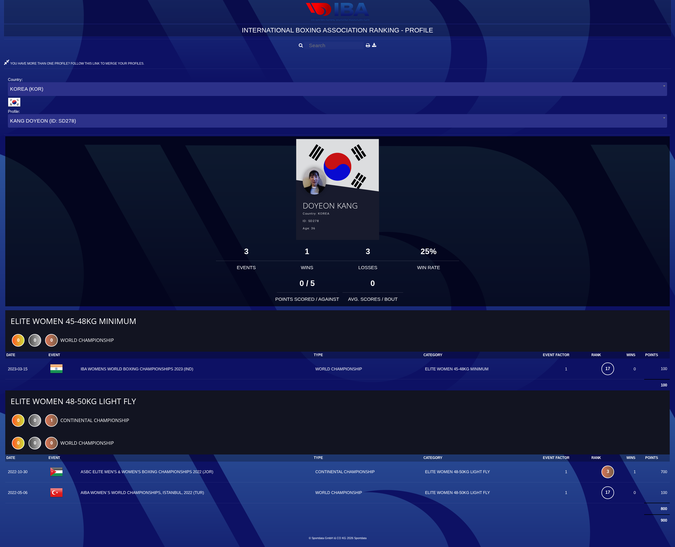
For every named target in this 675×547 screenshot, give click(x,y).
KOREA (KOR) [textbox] (26, 89)
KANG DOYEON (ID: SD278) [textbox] (43, 121)
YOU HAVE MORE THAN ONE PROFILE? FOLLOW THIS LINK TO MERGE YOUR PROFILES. (76, 63)
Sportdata (360, 538)
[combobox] (337, 89)
